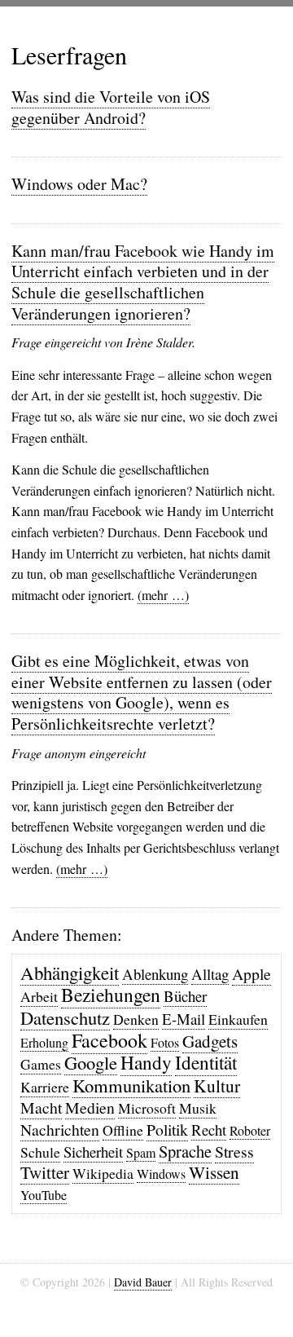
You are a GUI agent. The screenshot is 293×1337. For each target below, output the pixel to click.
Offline (123, 1130)
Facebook (109, 1040)
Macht (41, 1108)
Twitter (44, 1172)
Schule (40, 1152)
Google (90, 1062)
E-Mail (183, 1018)
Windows (161, 1173)
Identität (206, 1062)
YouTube (43, 1194)
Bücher (185, 996)
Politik (167, 1130)
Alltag (210, 974)
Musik (197, 1108)
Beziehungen (110, 995)
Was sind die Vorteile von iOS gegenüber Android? (110, 107)
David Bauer (143, 1282)
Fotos (165, 1042)
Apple (251, 974)
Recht (208, 1129)
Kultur (217, 1085)
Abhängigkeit (69, 972)
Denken (136, 1019)
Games (40, 1064)
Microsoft (147, 1108)
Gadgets (210, 1041)
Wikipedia (102, 1173)
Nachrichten (59, 1130)
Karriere (44, 1087)
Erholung (44, 1042)
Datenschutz (65, 1017)
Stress (234, 1152)
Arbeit (39, 996)
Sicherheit (93, 1151)
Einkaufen (238, 1019)
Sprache (185, 1151)
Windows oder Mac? (79, 184)
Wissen (214, 1172)
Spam (140, 1152)
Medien (90, 1108)
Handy (146, 1062)
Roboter (250, 1130)
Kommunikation (131, 1085)
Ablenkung (155, 974)
